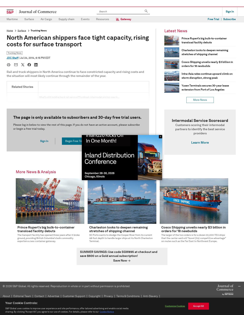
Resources (102, 19)
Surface (29, 19)
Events (85, 19)
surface (22, 30)
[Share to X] (22, 64)
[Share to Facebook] (29, 64)
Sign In (230, 11)
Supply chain (66, 19)
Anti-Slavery (150, 296)
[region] (122, 306)
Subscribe (229, 19)
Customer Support (74, 296)
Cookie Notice (107, 311)
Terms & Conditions (128, 296)
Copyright (94, 296)
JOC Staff (12, 57)
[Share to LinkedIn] (36, 64)
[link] (200, 132)
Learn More (200, 142)
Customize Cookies (175, 306)
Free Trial (213, 19)
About (6, 296)
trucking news (39, 30)
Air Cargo (46, 19)
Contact (39, 296)
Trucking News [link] (14, 53)
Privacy (108, 296)
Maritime (12, 19)
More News (200, 99)
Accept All (198, 306)
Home (10, 30)
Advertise (53, 296)
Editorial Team (22, 296)
